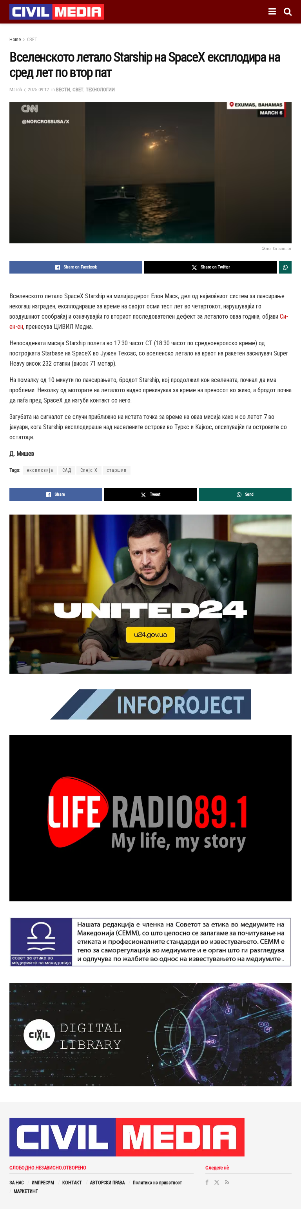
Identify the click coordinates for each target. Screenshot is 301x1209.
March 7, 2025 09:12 (29, 89)
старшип (117, 470)
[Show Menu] (272, 12)
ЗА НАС (16, 1182)
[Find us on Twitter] (216, 1182)
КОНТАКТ (72, 1182)
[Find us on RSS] (227, 1182)
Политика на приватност (157, 1182)
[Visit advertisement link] (150, 594)
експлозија (40, 470)
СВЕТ (32, 39)
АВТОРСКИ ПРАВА (107, 1182)
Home (15, 39)
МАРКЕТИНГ (26, 1191)
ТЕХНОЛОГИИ (100, 89)
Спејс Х (89, 470)
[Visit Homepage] (56, 12)
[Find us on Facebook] (207, 1182)
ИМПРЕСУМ (43, 1182)
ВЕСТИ (63, 89)
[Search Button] (288, 12)
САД (66, 470)
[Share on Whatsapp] (285, 267)
